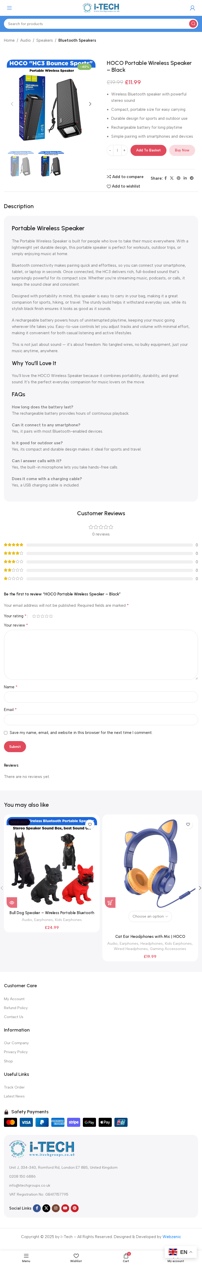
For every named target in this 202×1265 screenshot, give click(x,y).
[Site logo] (101, 7)
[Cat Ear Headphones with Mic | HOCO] (150, 862)
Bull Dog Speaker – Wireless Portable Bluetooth (51, 912)
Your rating (15, 616)
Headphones (151, 943)
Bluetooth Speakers (77, 40)
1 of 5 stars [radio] (34, 616)
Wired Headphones (131, 948)
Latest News (14, 1096)
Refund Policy (16, 1008)
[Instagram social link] (56, 1208)
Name (11, 686)
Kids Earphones (68, 919)
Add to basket (148, 150)
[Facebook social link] (165, 178)
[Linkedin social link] (185, 178)
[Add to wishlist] (89, 824)
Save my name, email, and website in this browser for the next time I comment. (81, 732)
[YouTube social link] (65, 1208)
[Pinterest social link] (178, 178)
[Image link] (42, 1148)
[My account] (192, 8)
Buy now (182, 150)
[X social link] (171, 178)
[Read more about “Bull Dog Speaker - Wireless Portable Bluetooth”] (12, 902)
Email (10, 709)
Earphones (43, 919)
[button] (12, 104)
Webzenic (172, 1236)
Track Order (14, 1087)
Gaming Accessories (168, 948)
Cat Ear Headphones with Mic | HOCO (150, 936)
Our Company (16, 1043)
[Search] (193, 24)
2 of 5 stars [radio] (38, 616)
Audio (25, 40)
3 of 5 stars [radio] (42, 616)
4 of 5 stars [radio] (46, 616)
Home (9, 40)
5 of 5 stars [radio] (51, 616)
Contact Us (13, 1017)
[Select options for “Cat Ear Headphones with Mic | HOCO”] (110, 902)
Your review (16, 625)
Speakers (44, 40)
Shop (8, 1061)
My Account (14, 999)
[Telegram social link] (191, 178)
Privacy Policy (16, 1052)
